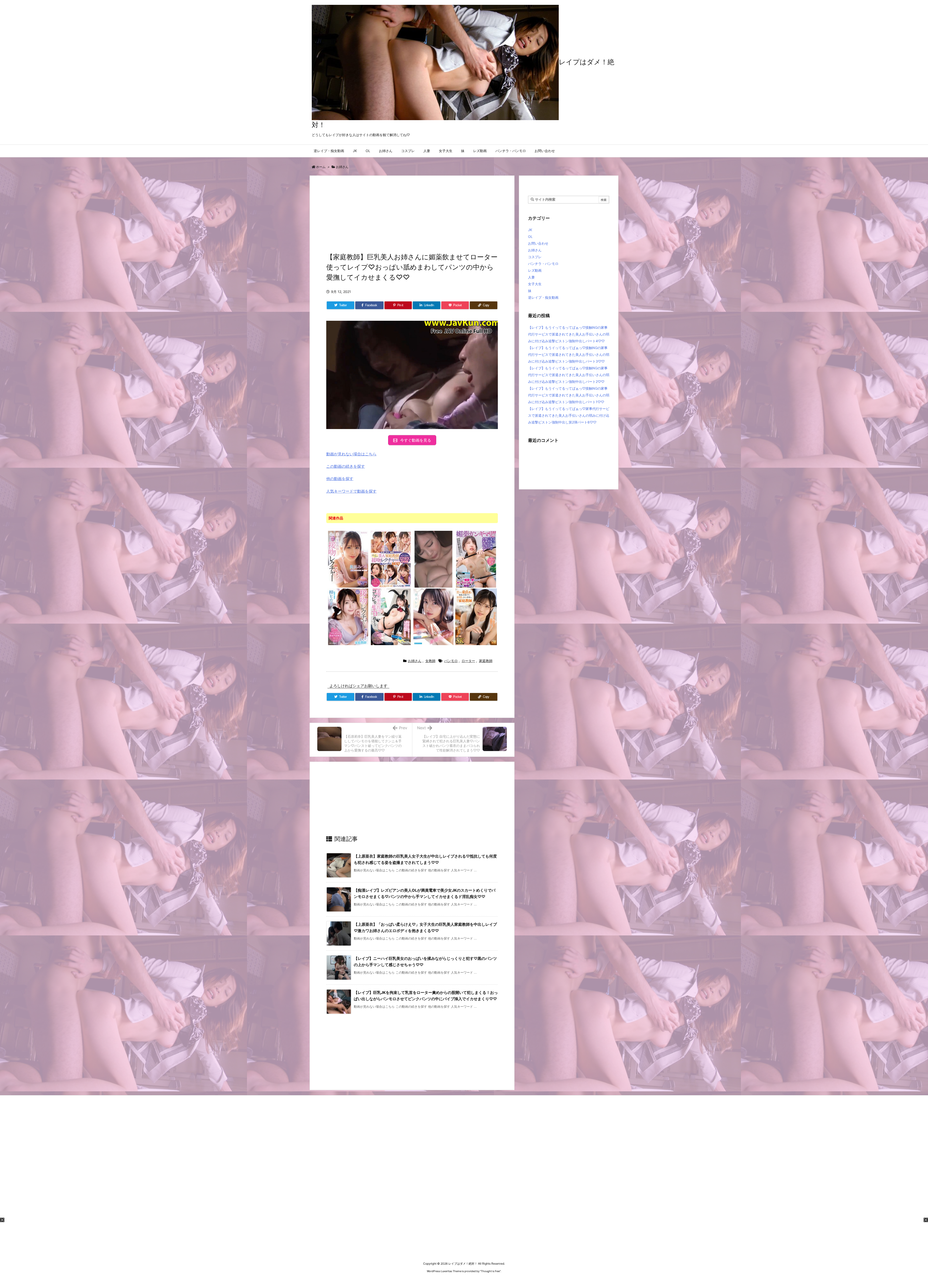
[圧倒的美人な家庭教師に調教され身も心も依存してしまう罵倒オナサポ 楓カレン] (433, 616)
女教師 (430, 661)
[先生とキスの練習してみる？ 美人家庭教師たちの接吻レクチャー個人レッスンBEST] (391, 558)
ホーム (321, 167)
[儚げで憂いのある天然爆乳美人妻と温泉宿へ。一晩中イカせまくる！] (433, 558)
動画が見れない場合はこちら (351, 454)
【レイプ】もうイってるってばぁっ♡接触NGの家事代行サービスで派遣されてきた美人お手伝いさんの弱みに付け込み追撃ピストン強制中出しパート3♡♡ (568, 354)
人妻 (531, 277)
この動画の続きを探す (345, 466)
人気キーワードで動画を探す (351, 491)
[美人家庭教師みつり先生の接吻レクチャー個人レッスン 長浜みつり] (348, 558)
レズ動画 (535, 270)
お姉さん (342, 167)
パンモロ (451, 661)
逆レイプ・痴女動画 (543, 297)
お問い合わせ (538, 243)
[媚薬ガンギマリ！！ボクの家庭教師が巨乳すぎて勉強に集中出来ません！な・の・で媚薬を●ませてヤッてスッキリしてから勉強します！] (476, 558)
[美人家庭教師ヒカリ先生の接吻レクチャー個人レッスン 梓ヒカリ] (348, 616)
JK (530, 230)
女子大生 (535, 284)
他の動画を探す (339, 478)
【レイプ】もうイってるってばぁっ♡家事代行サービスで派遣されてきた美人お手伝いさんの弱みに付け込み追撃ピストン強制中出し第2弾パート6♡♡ (568, 415)
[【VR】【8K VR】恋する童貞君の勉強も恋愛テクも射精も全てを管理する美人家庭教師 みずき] (476, 616)
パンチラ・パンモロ (543, 264)
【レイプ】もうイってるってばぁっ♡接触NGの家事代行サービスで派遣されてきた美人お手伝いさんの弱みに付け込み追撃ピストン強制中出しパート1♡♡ (568, 395)
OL (530, 236)
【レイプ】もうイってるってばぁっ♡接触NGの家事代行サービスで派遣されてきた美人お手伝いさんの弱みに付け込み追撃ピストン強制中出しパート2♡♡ (568, 375)
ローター (468, 661)
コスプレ (535, 257)
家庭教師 (486, 661)
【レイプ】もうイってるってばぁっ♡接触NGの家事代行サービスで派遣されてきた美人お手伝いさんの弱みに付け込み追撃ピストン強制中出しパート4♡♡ (568, 334)
